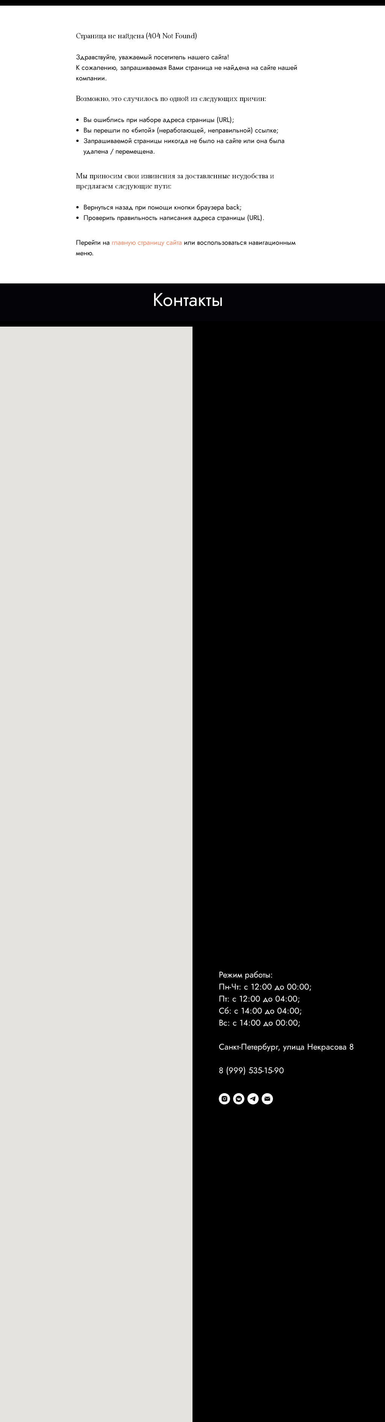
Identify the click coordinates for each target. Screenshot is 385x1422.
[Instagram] (224, 1098)
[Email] (267, 1098)
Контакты (304, 23)
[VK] (238, 1098)
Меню (48, 23)
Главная (17, 23)
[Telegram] (253, 1098)
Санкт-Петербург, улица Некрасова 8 (286, 1047)
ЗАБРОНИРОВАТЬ (352, 23)
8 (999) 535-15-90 (251, 1070)
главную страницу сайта (147, 242)
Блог (274, 23)
